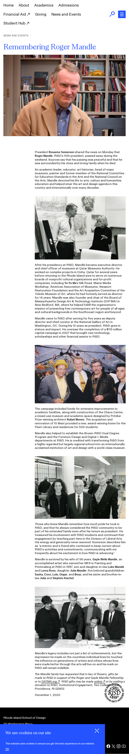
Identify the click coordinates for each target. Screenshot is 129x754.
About (24, 5)
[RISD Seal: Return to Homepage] (114, 701)
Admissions (68, 5)
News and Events (66, 14)
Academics (43, 5)
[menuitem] (8, 5)
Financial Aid (15, 14)
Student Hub (14, 23)
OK (7, 749)
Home (8, 5)
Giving (40, 14)
